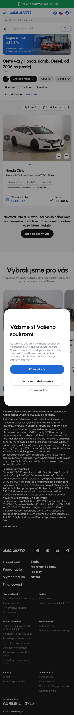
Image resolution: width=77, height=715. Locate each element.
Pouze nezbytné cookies (37, 381)
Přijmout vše (37, 369)
